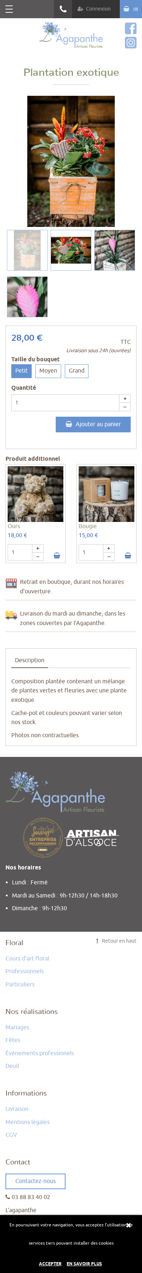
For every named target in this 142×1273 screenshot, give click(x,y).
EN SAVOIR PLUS (84, 1264)
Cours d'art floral (27, 958)
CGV (11, 1135)
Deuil (12, 1066)
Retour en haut (119, 941)
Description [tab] (29, 660)
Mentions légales (27, 1122)
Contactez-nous (35, 1181)
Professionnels (24, 971)
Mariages (17, 1027)
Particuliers (20, 984)
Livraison (16, 1109)
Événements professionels (39, 1053)
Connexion (98, 9)
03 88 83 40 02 (63, 9)
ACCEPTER (50, 1264)
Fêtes (12, 1040)
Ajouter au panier (98, 424)
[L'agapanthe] (71, 35)
